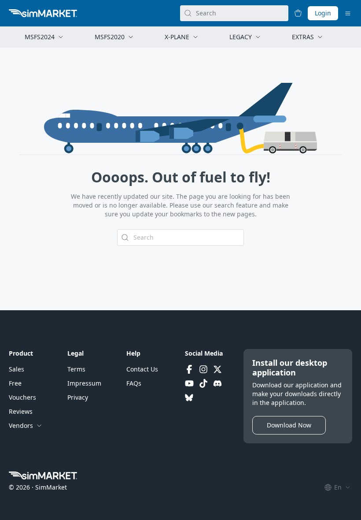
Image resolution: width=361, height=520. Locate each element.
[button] (16, 369)
